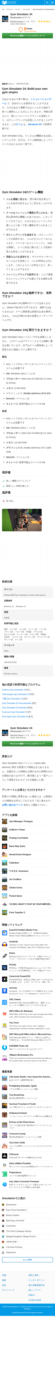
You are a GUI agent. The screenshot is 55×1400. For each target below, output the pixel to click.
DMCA (32, 1295)
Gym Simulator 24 (21, 729)
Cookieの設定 (35, 1300)
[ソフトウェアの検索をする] (47, 2)
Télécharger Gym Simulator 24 (16, 694)
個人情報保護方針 (37, 1285)
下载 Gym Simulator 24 (12, 699)
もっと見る (27, 1260)
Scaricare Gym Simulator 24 (15, 712)
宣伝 (4, 1285)
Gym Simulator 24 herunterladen (16, 703)
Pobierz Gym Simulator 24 (14, 690)
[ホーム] (3, 9)
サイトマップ (8, 1290)
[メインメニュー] (52, 2)
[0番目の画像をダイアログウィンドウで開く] (22, 520)
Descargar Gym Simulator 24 (15, 716)
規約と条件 (34, 1275)
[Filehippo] (9, 2)
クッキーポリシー (37, 1280)
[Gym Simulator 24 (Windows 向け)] (5, 19)
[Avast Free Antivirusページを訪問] (27, 29)
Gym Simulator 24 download (15, 708)
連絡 (4, 1280)
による (19, 21)
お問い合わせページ (12, 805)
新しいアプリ (35, 1290)
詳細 (4, 1275)
